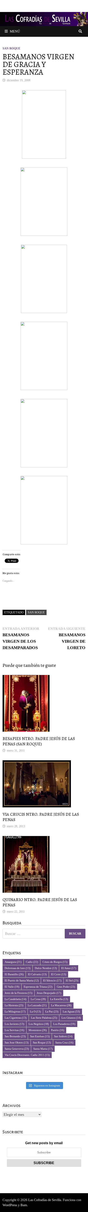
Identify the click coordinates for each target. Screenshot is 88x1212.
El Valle (12, 986)
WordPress (10, 1205)
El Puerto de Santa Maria (22, 980)
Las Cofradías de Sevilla (44, 1200)
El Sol (72, 980)
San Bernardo (15, 1036)
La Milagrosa (15, 1011)
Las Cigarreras (15, 1017)
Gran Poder (66, 986)
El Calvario (37, 974)
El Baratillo (14, 974)
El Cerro (58, 974)
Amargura (13, 961)
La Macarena (61, 1005)
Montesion (38, 1030)
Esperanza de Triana (38, 986)
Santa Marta (43, 1048)
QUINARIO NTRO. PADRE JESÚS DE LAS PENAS (40, 902)
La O (35, 1011)
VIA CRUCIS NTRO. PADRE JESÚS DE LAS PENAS (41, 817)
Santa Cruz (64, 1042)
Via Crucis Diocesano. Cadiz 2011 (27, 1055)
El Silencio (52, 980)
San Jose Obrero (16, 1042)
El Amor (68, 968)
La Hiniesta (14, 1005)
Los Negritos (39, 1024)
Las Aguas (71, 1011)
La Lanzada (37, 1005)
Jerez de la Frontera (18, 992)
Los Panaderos (64, 1024)
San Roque (11, 48)
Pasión (57, 1030)
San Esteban (40, 1036)
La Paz (51, 1011)
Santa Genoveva (17, 1048)
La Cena (38, 999)
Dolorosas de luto (17, 968)
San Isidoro (63, 1036)
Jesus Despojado (49, 992)
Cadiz (32, 961)
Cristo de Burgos (55, 961)
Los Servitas (14, 1030)
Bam (24, 1205)
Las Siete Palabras (44, 1017)
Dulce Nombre (46, 968)
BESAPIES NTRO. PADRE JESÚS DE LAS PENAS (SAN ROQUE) (39, 741)
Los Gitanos (71, 1017)
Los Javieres (14, 1024)
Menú (15, 31)
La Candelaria (15, 999)
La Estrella (59, 999)
